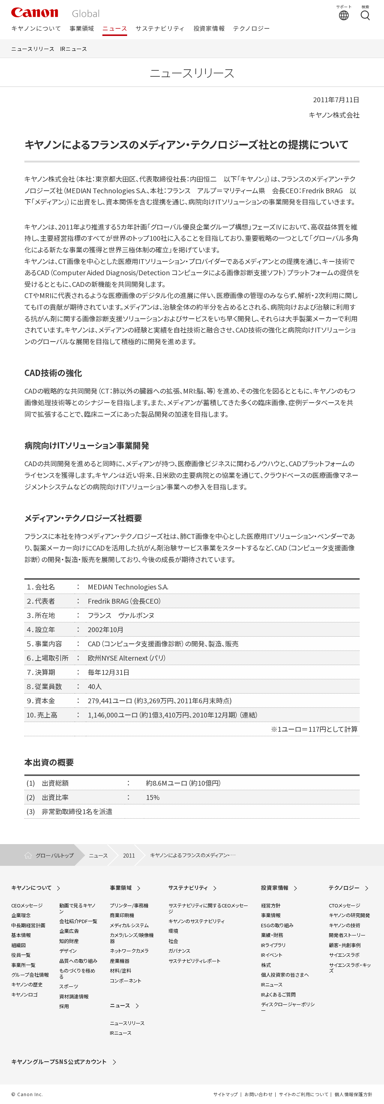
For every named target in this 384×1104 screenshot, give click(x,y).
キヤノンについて (36, 29)
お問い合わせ (258, 1094)
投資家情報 (209, 29)
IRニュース (73, 48)
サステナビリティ (160, 29)
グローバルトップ (55, 855)
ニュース (114, 29)
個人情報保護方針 (353, 1094)
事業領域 (81, 29)
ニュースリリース (33, 48)
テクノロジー (251, 29)
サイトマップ (225, 1094)
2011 (129, 855)
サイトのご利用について (303, 1094)
